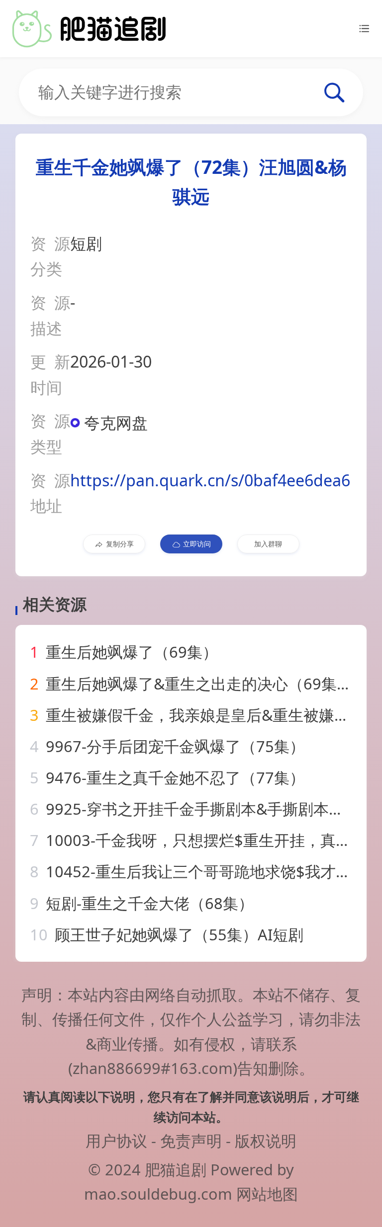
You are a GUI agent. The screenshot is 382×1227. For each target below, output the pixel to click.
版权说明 (265, 1140)
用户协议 (116, 1140)
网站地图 (267, 1193)
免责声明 (191, 1140)
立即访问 (197, 543)
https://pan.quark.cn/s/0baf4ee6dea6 (210, 480)
